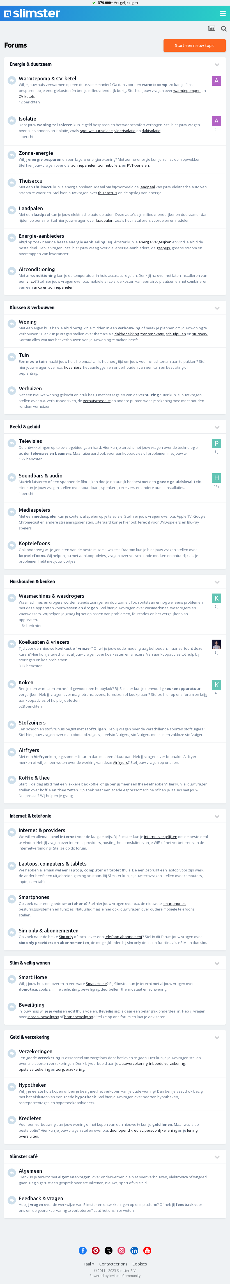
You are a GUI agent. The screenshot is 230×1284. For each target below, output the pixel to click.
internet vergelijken (160, 836)
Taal (87, 1264)
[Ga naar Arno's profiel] (216, 81)
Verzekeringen (35, 1051)
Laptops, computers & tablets (53, 863)
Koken (26, 682)
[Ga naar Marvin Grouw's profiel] (216, 644)
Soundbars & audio (41, 475)
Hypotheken (33, 1085)
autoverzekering (133, 1063)
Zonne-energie (36, 153)
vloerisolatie (124, 130)
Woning (28, 322)
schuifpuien (176, 333)
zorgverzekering (70, 1069)
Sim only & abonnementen (49, 930)
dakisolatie (151, 130)
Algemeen (30, 1171)
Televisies (30, 441)
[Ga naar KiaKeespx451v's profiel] (216, 685)
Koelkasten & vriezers (44, 642)
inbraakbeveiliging (43, 1016)
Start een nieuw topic (194, 45)
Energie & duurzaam (31, 64)
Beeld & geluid (25, 426)
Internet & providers (42, 830)
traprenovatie (152, 333)
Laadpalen (31, 208)
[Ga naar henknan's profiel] (216, 478)
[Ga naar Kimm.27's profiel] (216, 598)
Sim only (66, 936)
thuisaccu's (107, 192)
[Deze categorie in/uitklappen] (217, 64)
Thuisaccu (30, 181)
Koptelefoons (34, 543)
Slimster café (24, 1156)
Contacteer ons (113, 1264)
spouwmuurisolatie (96, 130)
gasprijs (163, 247)
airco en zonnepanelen (53, 287)
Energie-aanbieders (41, 236)
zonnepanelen (83, 165)
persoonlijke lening (160, 1130)
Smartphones (34, 897)
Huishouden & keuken (32, 581)
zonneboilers (109, 165)
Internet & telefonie (30, 815)
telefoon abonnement (123, 936)
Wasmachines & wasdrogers (51, 596)
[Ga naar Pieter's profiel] (216, 443)
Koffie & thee (34, 777)
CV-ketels (27, 96)
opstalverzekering (34, 1069)
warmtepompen (187, 90)
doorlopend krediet (126, 1130)
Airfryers (29, 750)
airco (30, 281)
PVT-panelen (138, 165)
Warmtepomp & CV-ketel (47, 78)
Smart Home (33, 977)
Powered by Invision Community (115, 1275)
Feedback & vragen (41, 1198)
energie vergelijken (155, 241)
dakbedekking (126, 333)
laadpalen (104, 220)
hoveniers (72, 367)
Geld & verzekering (29, 1037)
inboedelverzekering (167, 1063)
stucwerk (200, 333)
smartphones (174, 903)
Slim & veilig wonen (30, 962)
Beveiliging (32, 1004)
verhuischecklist (97, 400)
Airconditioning (37, 269)
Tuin (24, 355)
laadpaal (147, 186)
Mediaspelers (34, 510)
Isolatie (27, 118)
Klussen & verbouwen (32, 307)
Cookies (139, 1264)
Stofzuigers (32, 722)
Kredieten (30, 1118)
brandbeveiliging (78, 1016)
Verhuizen (30, 388)
